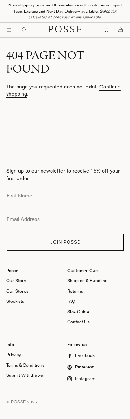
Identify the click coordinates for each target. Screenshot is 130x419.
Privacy (13, 354)
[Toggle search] (24, 30)
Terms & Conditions (25, 365)
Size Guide (78, 311)
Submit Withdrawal (25, 375)
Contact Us (78, 321)
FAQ (71, 301)
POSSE (18, 402)
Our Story (16, 280)
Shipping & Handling (87, 280)
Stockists (15, 301)
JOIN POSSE (65, 242)
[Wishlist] (106, 30)
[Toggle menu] (9, 30)
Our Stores (17, 291)
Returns (75, 291)
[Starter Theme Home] (65, 30)
